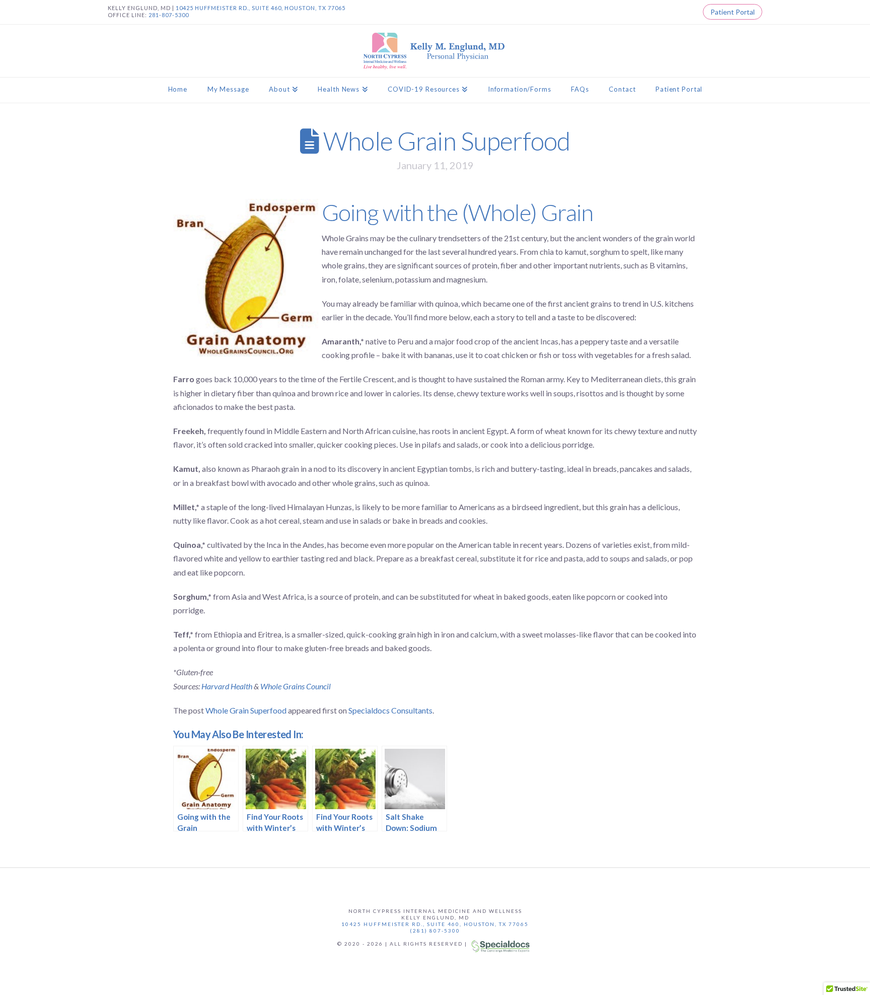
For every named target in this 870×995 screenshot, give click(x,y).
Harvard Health (226, 686)
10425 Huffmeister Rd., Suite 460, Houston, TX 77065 (435, 924)
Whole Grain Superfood (245, 710)
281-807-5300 (169, 15)
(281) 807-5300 (435, 931)
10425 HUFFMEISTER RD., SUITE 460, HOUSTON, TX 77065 (260, 8)
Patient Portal (732, 12)
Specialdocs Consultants (390, 710)
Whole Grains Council (295, 686)
